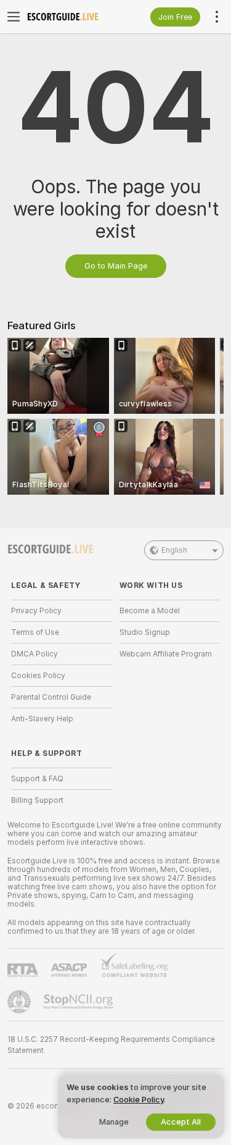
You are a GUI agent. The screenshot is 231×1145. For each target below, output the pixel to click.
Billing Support (37, 800)
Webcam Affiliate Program (166, 654)
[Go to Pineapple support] (20, 1001)
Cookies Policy (38, 675)
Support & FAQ (37, 778)
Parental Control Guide (51, 697)
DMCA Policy (34, 654)
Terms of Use (35, 632)
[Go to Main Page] (71, 17)
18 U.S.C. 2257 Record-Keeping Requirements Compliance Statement (111, 1045)
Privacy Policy (36, 610)
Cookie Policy (138, 1099)
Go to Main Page (115, 266)
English (174, 550)
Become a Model (150, 610)
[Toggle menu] (13, 16)
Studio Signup (145, 632)
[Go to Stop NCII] (79, 1001)
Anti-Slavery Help (42, 719)
